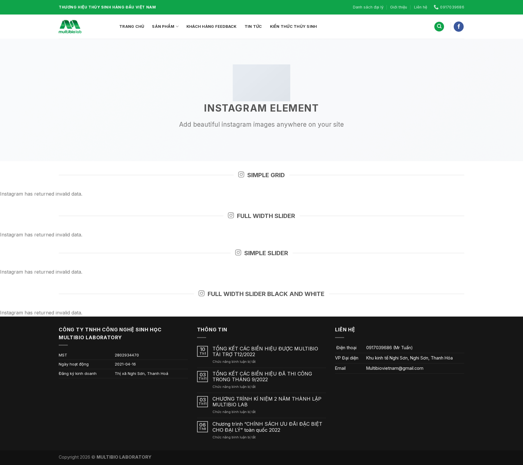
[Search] (439, 27)
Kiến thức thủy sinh (293, 26)
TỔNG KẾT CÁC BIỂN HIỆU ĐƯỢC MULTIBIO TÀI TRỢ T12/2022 (265, 351)
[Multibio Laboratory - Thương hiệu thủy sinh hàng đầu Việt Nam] (84, 27)
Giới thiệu (398, 7)
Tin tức (253, 26)
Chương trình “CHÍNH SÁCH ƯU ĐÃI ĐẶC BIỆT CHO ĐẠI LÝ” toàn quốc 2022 (267, 427)
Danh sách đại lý (368, 7)
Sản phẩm (163, 26)
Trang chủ (131, 26)
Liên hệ (420, 7)
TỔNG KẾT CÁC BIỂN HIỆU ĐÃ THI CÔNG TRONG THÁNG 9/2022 (262, 376)
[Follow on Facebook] (459, 26)
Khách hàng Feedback (211, 26)
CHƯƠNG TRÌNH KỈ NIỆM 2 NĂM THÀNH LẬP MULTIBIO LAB (266, 402)
